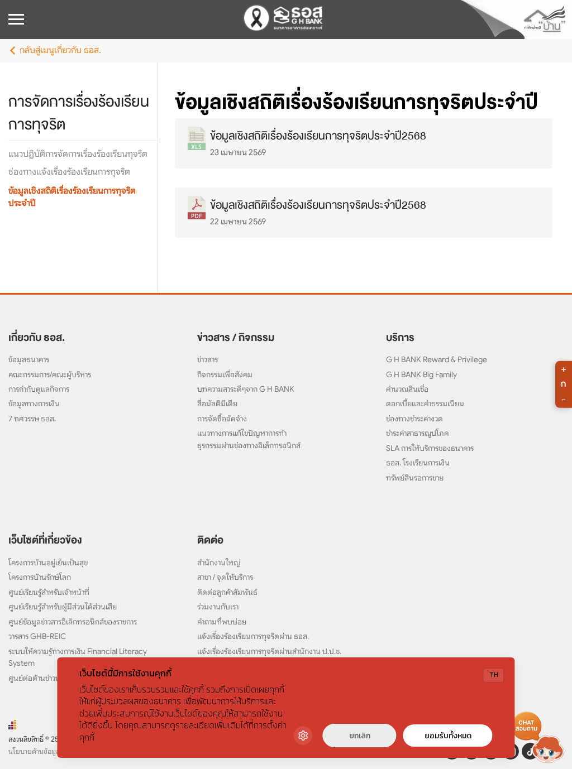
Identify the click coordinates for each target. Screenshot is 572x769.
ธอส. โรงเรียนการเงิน (418, 463)
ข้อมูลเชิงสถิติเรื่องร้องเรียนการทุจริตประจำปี (356, 102)
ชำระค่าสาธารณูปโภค (417, 433)
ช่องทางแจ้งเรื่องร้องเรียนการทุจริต (69, 171)
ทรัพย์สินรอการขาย (415, 478)
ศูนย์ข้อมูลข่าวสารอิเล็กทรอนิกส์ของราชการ (72, 622)
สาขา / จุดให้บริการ (225, 577)
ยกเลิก (359, 736)
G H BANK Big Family (421, 374)
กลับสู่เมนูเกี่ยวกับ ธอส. (60, 50)
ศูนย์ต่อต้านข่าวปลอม (41, 678)
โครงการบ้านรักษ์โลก (39, 577)
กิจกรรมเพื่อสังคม (224, 374)
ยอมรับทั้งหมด (448, 736)
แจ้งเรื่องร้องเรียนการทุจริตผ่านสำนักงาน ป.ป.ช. (269, 651)
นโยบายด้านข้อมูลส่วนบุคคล (48, 751)
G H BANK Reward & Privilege (436, 359)
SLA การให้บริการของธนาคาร (430, 448)
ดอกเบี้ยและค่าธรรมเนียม (425, 403)
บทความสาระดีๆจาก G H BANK (245, 389)
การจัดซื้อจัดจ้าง (222, 419)
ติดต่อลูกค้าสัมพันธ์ (227, 592)
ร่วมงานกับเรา (218, 607)
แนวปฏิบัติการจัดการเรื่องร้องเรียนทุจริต (77, 154)
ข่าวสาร (207, 359)
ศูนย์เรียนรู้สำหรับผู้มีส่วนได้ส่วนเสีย (62, 607)
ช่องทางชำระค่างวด (414, 419)
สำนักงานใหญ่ (219, 562)
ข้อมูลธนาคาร (28, 359)
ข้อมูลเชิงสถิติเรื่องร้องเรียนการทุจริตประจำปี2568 (318, 136)
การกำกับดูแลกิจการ (38, 389)
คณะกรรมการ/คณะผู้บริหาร (49, 374)
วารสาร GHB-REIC (37, 636)
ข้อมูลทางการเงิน (34, 403)
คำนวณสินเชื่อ (407, 389)
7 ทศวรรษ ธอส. (32, 419)
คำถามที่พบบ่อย (221, 622)
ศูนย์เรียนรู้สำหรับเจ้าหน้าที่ (48, 592)
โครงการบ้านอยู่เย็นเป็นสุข (48, 562)
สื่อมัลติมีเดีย (217, 403)
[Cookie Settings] (303, 735)
